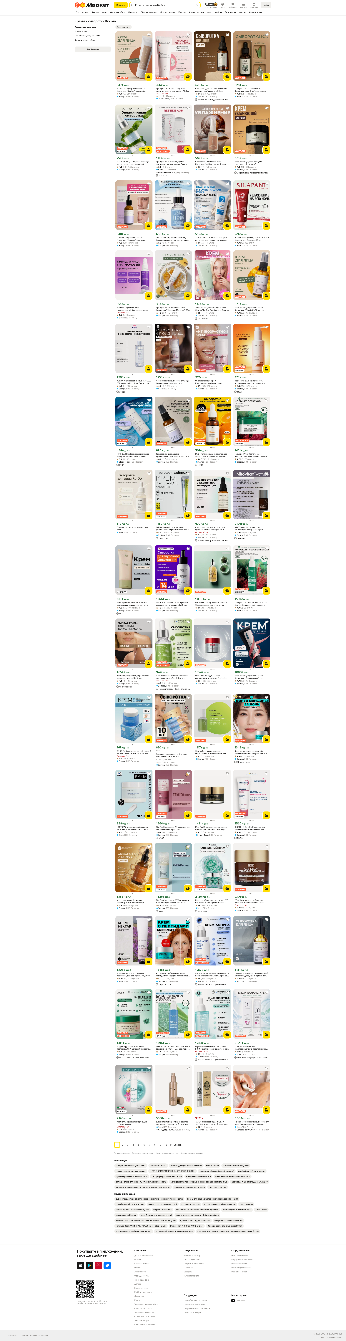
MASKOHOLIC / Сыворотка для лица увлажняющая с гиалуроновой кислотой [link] (133, 163)
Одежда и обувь (141, 1276)
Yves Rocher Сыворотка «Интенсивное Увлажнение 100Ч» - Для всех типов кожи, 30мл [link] (173, 1047)
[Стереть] (197, 5)
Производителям (239, 1264)
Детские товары (141, 1320)
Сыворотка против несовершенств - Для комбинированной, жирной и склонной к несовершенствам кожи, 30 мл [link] (251, 603)
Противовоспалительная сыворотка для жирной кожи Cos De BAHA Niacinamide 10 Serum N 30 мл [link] (172, 677)
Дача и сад (139, 1296)
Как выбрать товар (192, 1255)
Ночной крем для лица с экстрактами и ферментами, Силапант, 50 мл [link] (252, 239)
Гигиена (137, 1268)
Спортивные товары (143, 1308)
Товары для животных (144, 1312)
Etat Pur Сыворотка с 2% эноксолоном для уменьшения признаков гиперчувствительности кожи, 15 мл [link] (172, 828)
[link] (130, 1165)
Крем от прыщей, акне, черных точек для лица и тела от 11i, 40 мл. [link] (133, 677)
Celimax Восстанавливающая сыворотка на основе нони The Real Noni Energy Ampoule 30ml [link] (210, 752)
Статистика (12, 1336)
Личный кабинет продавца (195, 1300)
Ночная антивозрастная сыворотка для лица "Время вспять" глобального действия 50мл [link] (252, 1123)
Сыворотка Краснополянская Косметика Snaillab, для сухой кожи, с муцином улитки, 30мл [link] (211, 163)
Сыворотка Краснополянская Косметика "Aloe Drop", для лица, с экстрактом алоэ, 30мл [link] (250, 89)
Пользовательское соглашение (34, 1336)
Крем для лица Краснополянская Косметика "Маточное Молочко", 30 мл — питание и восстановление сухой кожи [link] (173, 309)
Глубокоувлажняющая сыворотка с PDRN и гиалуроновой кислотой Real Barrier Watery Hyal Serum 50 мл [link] (211, 1047)
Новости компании (239, 1255)
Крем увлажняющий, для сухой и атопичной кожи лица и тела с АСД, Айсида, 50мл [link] (171, 89)
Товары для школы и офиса (146, 1304)
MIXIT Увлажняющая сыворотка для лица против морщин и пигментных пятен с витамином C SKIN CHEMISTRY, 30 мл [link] (212, 455)
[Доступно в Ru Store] (107, 1269)
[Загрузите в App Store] (80, 1269)
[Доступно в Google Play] (89, 1269)
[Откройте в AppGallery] (98, 1269)
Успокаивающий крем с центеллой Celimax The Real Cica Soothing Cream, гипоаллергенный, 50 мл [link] (211, 309)
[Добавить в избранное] (149, 35)
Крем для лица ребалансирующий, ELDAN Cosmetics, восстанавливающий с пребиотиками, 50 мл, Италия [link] (133, 1123)
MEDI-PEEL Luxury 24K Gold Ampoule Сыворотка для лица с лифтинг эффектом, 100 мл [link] (211, 603)
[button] (123, 27)
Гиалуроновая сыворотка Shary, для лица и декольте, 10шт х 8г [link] (171, 755)
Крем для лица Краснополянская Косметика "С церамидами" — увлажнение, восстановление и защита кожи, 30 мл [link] (249, 677)
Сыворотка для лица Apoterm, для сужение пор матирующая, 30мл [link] (210, 528)
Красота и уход (141, 1288)
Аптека (137, 1284)
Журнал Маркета (191, 1276)
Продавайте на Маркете (194, 1304)
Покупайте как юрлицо (194, 1264)
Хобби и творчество (143, 1292)
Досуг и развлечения (143, 1255)
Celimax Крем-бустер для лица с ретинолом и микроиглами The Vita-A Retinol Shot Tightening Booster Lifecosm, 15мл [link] (172, 528)
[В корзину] (149, 77)
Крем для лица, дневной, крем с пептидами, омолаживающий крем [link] (171, 163)
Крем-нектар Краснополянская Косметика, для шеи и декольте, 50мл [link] (133, 974)
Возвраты (188, 1272)
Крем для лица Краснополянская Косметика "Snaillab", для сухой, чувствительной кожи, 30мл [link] (131, 89)
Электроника (140, 1272)
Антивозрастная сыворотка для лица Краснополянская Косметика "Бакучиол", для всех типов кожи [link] (172, 382)
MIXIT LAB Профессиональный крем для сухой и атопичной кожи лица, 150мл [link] (133, 455)
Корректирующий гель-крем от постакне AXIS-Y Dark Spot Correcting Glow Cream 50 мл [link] (133, 1047)
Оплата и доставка (192, 1260)
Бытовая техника (141, 1264)
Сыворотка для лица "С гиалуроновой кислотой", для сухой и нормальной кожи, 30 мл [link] (251, 974)
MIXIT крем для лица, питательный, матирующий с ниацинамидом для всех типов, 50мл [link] (132, 603)
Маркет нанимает (239, 1272)
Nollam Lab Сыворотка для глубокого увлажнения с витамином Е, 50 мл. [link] (172, 603)
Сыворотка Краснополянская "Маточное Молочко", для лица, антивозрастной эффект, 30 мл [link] (131, 239)
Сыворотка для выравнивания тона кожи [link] (132, 528)
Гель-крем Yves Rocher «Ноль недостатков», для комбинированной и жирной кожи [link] (252, 455)
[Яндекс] (339, 1337)
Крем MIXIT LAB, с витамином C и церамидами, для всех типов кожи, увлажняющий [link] (250, 382)
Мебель (137, 1260)
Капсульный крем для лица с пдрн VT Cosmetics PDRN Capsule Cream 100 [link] (211, 901)
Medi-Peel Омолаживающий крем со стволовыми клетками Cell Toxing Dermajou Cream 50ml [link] (211, 828)
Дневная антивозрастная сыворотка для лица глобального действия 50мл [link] (172, 1123)
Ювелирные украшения (144, 1324)
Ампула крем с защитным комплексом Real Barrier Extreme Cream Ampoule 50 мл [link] (212, 974)
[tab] (82, 12)
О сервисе (188, 1268)
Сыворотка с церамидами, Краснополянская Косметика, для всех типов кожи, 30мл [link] (173, 455)
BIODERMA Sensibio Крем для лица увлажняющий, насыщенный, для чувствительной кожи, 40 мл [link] (250, 828)
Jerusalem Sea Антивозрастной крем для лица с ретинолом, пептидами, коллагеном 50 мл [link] (211, 239)
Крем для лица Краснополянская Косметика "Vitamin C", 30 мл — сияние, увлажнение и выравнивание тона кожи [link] (251, 309)
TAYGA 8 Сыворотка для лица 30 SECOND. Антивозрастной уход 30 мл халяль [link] (212, 1123)
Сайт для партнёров (192, 1312)
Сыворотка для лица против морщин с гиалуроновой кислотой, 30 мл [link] (212, 89)
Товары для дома (141, 1280)
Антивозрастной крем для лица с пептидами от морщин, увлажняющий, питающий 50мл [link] (173, 974)
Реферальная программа (242, 1260)
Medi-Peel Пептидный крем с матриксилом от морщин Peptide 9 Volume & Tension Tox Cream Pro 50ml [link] (211, 677)
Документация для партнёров (197, 1308)
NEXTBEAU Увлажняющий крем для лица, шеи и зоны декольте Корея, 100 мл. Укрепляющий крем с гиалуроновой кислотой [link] (133, 828)
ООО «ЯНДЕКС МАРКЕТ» (332, 1334)
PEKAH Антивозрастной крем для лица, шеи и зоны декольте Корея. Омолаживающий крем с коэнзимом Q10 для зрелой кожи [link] (251, 901)
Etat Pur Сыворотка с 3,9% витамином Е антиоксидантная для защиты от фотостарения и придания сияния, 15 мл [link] (172, 901)
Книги (137, 1300)
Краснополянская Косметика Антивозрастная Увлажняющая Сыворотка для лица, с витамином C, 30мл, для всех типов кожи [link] (133, 901)
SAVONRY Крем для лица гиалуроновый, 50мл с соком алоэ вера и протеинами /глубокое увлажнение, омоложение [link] (132, 309)
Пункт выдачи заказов (241, 1268)
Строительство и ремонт (145, 1316)
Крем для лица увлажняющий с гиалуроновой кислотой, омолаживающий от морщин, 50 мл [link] (250, 163)
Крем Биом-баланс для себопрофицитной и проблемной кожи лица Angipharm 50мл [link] (252, 1047)
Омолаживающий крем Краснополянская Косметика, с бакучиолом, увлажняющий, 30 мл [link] (210, 382)
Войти (266, 5)
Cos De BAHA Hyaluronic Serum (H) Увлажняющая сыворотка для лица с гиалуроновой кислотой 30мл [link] (172, 239)
